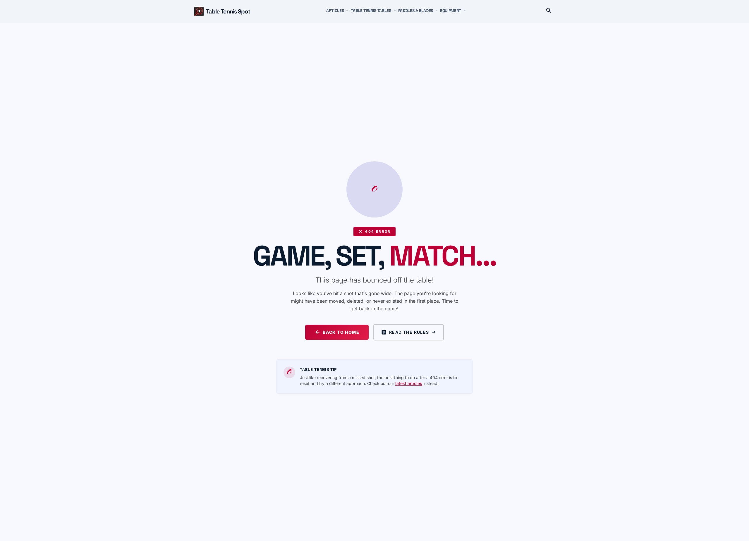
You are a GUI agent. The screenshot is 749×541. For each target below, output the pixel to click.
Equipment (450, 10)
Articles (335, 10)
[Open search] (549, 11)
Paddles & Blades (415, 10)
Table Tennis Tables (371, 10)
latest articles (408, 383)
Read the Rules (409, 332)
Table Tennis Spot (228, 11)
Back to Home (341, 332)
